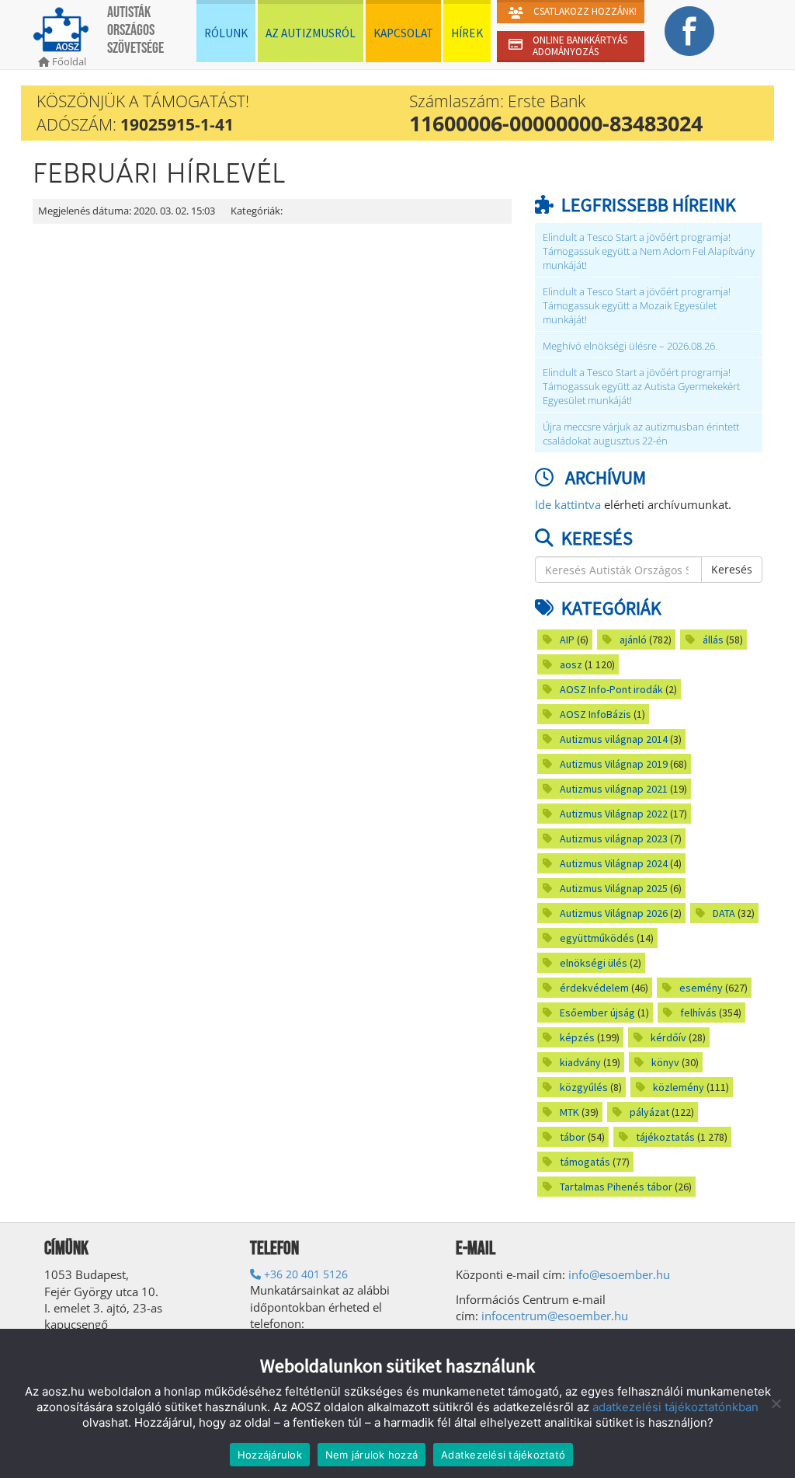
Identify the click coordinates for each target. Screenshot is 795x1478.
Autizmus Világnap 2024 (614, 863)
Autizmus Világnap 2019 (614, 764)
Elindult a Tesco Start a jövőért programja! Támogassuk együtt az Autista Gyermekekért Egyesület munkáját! (641, 386)
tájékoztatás (665, 1137)
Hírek (467, 33)
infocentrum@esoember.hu (554, 1315)
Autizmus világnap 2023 (614, 838)
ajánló (633, 640)
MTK (569, 1112)
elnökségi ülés (593, 963)
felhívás (698, 1013)
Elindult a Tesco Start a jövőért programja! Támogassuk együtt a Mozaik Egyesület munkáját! (637, 305)
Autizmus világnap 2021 (614, 789)
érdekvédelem (594, 988)
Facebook (689, 31)
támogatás (585, 1162)
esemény (701, 988)
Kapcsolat (403, 33)
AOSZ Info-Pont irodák (611, 689)
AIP (567, 640)
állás (713, 640)
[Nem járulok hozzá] (775, 1403)
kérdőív (668, 1037)
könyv (665, 1062)
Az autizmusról (311, 33)
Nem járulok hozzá (371, 1454)
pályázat (649, 1112)
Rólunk (226, 33)
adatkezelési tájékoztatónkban (675, 1407)
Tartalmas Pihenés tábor (616, 1187)
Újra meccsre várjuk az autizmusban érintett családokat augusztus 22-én (641, 434)
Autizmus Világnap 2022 (614, 814)
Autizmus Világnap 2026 (614, 913)
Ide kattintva (568, 504)
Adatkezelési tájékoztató (503, 1454)
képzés (577, 1037)
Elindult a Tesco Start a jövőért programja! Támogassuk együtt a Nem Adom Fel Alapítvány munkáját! (649, 251)
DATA (724, 913)
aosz (571, 664)
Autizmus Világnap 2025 (614, 888)
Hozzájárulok (270, 1454)
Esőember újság (597, 1013)
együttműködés (597, 938)
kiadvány (580, 1062)
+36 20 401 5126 (304, 1274)
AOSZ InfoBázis (595, 714)
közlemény (678, 1087)
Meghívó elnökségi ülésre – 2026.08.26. (630, 346)
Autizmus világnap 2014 (614, 739)
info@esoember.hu (619, 1274)
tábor (572, 1137)
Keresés (731, 569)
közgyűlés (584, 1087)
